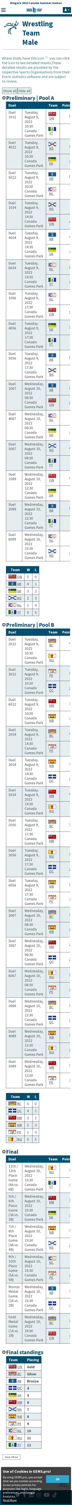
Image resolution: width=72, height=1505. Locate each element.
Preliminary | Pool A (30, 98)
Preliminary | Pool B (30, 624)
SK (51, 163)
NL (51, 193)
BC (51, 645)
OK (58, 1479)
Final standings (24, 1352)
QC (51, 690)
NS (51, 148)
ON (51, 118)
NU (51, 660)
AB (51, 178)
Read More (10, 1500)
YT (51, 133)
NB (51, 720)
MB (51, 705)
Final (12, 1151)
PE (51, 675)
